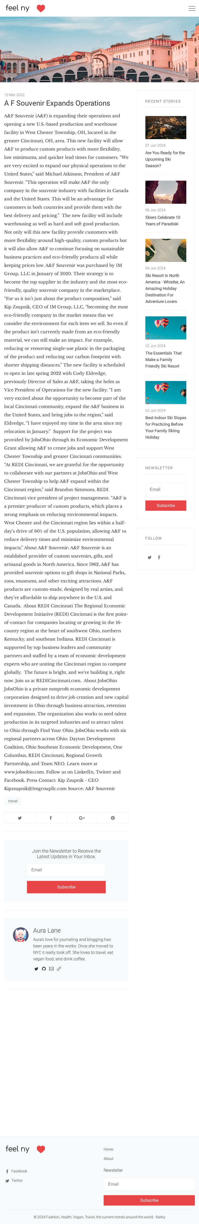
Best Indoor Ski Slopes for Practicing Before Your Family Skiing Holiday (165, 427)
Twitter (17, 1180)
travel (12, 801)
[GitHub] (44, 968)
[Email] (51, 968)
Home (108, 1149)
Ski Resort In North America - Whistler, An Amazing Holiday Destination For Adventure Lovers (165, 288)
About (108, 1159)
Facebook (19, 1171)
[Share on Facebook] (50, 817)
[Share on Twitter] (19, 817)
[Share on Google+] (82, 817)
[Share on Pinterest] (112, 817)
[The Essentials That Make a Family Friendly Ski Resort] (165, 327)
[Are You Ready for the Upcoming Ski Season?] (165, 127)
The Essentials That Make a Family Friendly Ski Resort (163, 360)
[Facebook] (159, 557)
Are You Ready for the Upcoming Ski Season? (165, 159)
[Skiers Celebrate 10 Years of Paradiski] (165, 192)
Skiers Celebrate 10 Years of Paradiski (162, 220)
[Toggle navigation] (192, 9)
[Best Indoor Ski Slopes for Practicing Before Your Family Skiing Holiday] (165, 392)
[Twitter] (36, 968)
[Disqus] (66, 1062)
